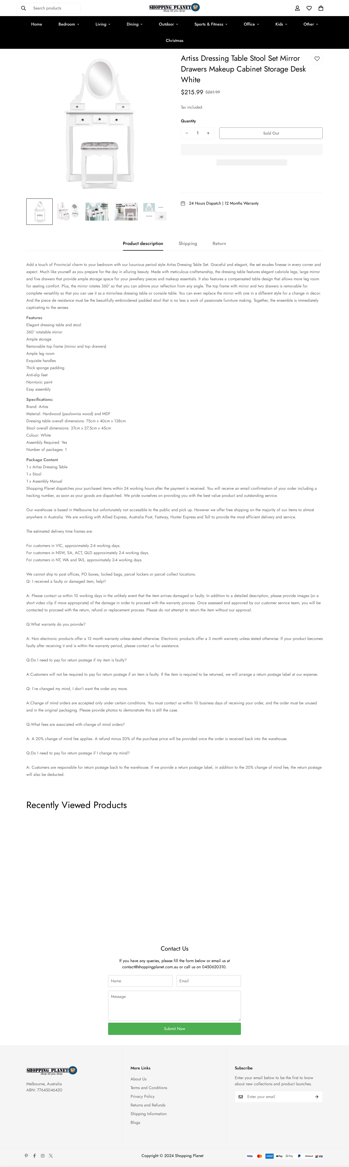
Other (309, 24)
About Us (138, 1079)
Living (101, 24)
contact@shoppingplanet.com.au (150, 967)
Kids (279, 24)
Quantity (188, 121)
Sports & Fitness (208, 24)
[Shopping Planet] (174, 8)
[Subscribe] (317, 1097)
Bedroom (67, 24)
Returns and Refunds (148, 1105)
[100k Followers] (43, 1156)
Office (249, 24)
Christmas (174, 40)
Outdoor (166, 24)
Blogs (135, 1122)
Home (36, 24)
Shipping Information (149, 1114)
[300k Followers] (34, 1156)
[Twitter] (51, 1156)
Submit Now (174, 1029)
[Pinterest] (26, 1156)
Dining (132, 24)
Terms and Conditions (149, 1088)
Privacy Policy (143, 1096)
